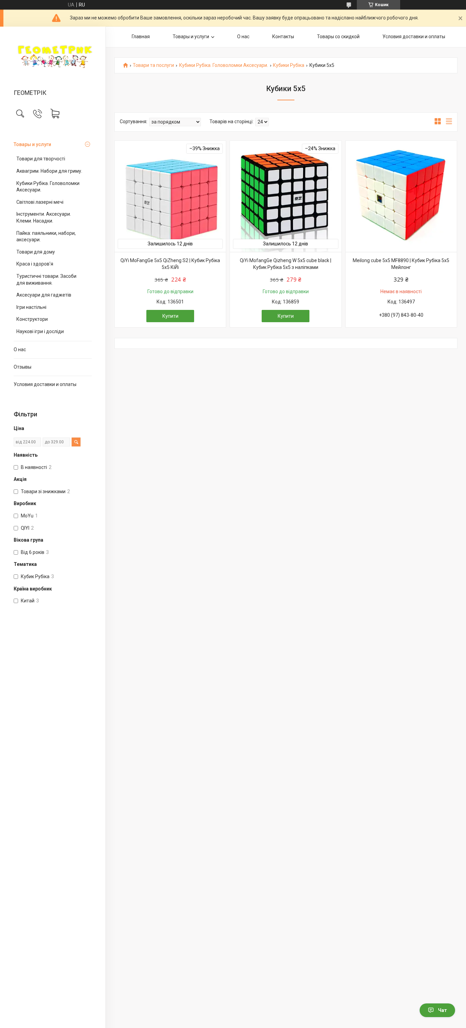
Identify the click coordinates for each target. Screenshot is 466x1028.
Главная (141, 36)
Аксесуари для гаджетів (43, 295)
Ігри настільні (31, 307)
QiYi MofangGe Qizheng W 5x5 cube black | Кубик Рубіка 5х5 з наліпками (285, 264)
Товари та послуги (153, 65)
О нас (20, 349)
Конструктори (32, 319)
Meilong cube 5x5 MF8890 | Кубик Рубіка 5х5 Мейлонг (401, 264)
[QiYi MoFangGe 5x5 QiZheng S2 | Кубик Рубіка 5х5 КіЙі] (170, 196)
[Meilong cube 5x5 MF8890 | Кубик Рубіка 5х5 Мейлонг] (401, 196)
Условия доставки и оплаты (45, 384)
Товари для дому (35, 252)
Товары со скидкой (338, 36)
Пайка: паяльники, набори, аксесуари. (46, 236)
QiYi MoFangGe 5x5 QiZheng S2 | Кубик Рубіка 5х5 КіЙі (170, 264)
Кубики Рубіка (288, 65)
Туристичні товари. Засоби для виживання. (46, 279)
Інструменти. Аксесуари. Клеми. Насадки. (43, 217)
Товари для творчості (40, 158)
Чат (442, 1010)
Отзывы (22, 367)
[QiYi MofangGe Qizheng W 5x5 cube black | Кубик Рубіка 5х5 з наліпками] (285, 196)
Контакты (283, 36)
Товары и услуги (32, 144)
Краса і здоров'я (34, 264)
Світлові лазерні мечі (39, 202)
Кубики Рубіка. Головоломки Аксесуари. (47, 187)
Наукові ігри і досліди (40, 331)
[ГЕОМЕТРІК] (53, 58)
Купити (170, 316)
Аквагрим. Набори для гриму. (49, 171)
